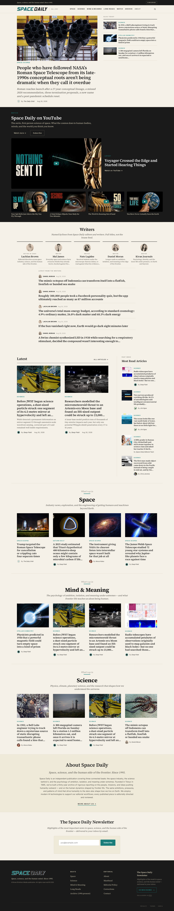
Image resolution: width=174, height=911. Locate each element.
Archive (129, 9)
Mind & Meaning (94, 9)
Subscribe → (147, 890)
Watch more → (20, 133)
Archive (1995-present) (80, 893)
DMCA (160, 906)
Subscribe (151, 2)
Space (72, 9)
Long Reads (109, 9)
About (138, 9)
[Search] (155, 9)
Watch (120, 9)
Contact (107, 893)
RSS (150, 895)
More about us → (87, 804)
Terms (152, 906)
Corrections (109, 889)
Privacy (143, 906)
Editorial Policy (110, 884)
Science (81, 9)
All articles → (101, 359)
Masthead (108, 880)
